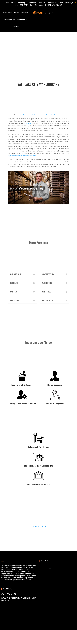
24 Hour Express (36, 126)
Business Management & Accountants (38, 465)
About (10, 13)
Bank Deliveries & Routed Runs (38, 484)
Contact (16, 27)
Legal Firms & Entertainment (22, 385)
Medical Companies (54, 385)
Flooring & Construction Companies (22, 403)
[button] (49, 567)
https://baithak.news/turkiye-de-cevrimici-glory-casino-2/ (37, 115)
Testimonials (22, 20)
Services (16, 13)
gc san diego (28, 123)
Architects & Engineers (55, 403)
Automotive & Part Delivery (38, 447)
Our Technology (10, 20)
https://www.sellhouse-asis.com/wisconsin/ (22, 156)
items (18, 130)
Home (5, 13)
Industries (24, 13)
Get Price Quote (38, 526)
